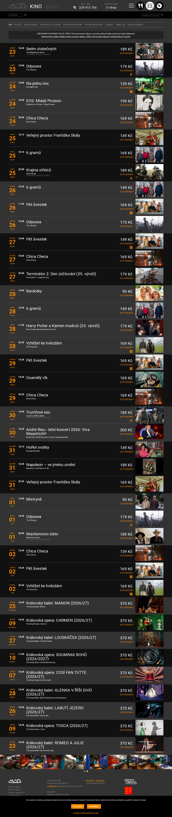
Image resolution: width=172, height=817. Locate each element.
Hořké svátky (37, 447)
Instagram (100, 780)
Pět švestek (36, 205)
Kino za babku (31, 25)
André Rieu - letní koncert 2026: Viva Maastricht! (58, 432)
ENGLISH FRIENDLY (135, 25)
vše (10, 25)
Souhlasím (94, 806)
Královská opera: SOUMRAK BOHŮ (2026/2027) (56, 657)
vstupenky (126, 53)
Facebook (90, 780)
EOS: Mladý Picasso (43, 101)
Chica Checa (37, 118)
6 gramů (33, 153)
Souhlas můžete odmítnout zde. (86, 813)
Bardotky (34, 291)
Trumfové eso (38, 412)
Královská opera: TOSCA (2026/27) (57, 726)
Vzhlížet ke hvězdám (44, 343)
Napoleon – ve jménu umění (50, 465)
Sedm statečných (41, 49)
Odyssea (33, 66)
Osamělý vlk (36, 378)
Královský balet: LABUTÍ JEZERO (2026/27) (55, 710)
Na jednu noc (37, 83)
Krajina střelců (38, 170)
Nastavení (78, 806)
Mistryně (34, 499)
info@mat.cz (52, 786)
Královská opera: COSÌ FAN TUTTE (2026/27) (56, 674)
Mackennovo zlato (42, 534)
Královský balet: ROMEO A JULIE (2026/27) (55, 745)
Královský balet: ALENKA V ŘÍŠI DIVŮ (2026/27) (59, 692)
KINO (36, 6)
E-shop (111, 7)
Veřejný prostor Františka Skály (53, 135)
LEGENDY (109, 25)
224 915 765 (88, 7)
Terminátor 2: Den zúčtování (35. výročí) (61, 274)
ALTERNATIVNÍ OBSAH (72, 25)
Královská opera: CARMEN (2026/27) (59, 620)
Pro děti (18, 25)
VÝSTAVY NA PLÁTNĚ (93, 25)
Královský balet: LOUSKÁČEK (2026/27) (61, 637)
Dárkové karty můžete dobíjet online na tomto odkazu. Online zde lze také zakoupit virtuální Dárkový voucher (85, 36)
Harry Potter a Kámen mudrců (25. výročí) (63, 326)
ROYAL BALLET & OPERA (50, 25)
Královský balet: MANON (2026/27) (57, 603)
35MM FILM (120, 25)
